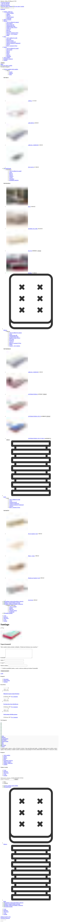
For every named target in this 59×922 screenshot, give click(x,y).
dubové (8, 52)
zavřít (2, 673)
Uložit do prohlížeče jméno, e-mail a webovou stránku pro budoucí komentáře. (20, 668)
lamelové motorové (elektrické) (13, 43)
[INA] (17, 206)
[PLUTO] (17, 250)
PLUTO (30, 250)
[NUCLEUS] (17, 167)
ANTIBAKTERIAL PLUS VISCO (36, 438)
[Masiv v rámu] (17, 555)
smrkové (8, 55)
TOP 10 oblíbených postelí (12, 48)
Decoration (5, 679)
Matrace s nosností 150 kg (12, 32)
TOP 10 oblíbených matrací (12, 22)
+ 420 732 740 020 (5, 3)
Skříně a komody (7, 19)
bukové (8, 51)
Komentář (3, 657)
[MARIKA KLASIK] (17, 228)
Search (2, 62)
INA (29, 206)
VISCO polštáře (10, 13)
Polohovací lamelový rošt (34, 578)
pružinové (8, 28)
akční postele (9, 49)
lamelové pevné (9, 40)
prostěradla (8, 18)
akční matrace (9, 23)
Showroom (5, 772)
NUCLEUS (31, 167)
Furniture (5, 681)
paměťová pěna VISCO (11, 27)
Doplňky (5, 60)
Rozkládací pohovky (8, 59)
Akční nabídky (6, 57)
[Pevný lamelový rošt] (17, 533)
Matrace (5, 21)
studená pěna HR (10, 24)
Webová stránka (4, 665)
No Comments (14, 696)
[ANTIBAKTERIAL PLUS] (17, 416)
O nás (4, 774)
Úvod (4, 770)
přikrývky (8, 15)
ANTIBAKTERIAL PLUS (34, 416)
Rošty (4, 36)
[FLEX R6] (17, 600)
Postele (5, 47)
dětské (7, 35)
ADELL (30, 100)
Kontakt (5, 775)
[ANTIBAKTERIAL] (17, 394)
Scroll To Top (7, 916)
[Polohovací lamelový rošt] (17, 578)
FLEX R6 (30, 600)
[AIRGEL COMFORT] (17, 145)
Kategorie (3, 9)
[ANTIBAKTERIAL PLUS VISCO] (17, 438)
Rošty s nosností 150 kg (11, 45)
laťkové (8, 44)
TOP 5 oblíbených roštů (11, 38)
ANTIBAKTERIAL (33, 394)
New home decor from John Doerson (10, 704)
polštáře (8, 14)
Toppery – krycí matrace (11, 34)
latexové (8, 30)
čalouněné (8, 56)
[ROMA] (17, 273)
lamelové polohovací (11, 41)
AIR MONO (31, 123)
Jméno (2, 660)
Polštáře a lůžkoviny (8, 11)
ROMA (30, 273)
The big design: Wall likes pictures (10, 714)
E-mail (2, 663)
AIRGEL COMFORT (33, 145)
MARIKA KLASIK (33, 228)
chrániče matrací (10, 17)
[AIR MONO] (17, 123)
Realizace (5, 771)
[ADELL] (17, 100)
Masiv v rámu (31, 555)
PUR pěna (8, 31)
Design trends (6, 680)
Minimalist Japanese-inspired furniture (11, 693)
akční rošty (8, 39)
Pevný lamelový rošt (33, 533)
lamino (7, 53)
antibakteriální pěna (10, 26)
